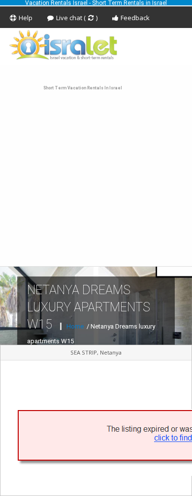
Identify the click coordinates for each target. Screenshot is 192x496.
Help (25, 17)
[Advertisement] (96, 165)
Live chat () (76, 17)
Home (75, 326)
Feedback (135, 17)
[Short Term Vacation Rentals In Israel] (96, 44)
